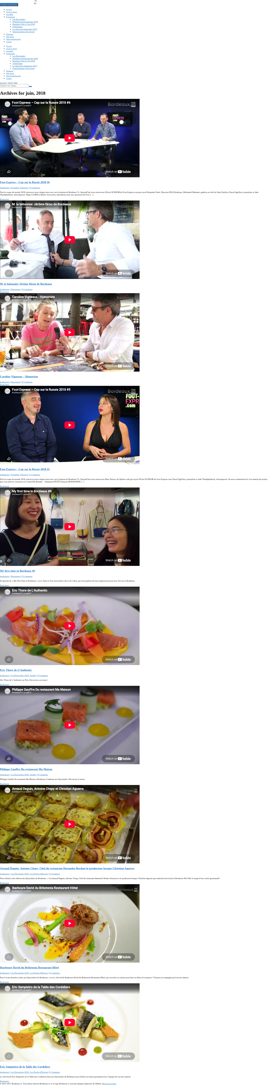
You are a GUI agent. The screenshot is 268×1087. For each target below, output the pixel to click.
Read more (4, 199)
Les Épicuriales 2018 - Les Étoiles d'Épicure (29, 874)
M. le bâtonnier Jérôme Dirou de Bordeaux (26, 283)
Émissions (9, 34)
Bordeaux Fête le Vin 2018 (23, 24)
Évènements (10, 17)
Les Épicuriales (18, 19)
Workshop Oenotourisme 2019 (25, 22)
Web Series (10, 37)
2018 (10, 83)
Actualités (9, 14)
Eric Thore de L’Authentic (16, 670)
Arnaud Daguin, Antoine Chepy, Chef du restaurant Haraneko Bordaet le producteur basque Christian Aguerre (67, 868)
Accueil (9, 9)
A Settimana (17, 27)
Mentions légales (109, 1084)
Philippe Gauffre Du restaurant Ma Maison (26, 769)
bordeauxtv (5, 188)
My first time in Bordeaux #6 (17, 570)
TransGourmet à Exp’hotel (23, 32)
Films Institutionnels (13, 39)
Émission (24, 188)
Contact (9, 42)
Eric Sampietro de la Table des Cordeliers (25, 1066)
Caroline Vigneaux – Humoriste (19, 376)
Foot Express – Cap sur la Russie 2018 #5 (25, 469)
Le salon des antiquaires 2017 (24, 29)
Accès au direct (11, 12)
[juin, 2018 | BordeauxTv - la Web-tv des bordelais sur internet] (28, 4)
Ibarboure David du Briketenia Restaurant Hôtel (29, 967)
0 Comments (34, 188)
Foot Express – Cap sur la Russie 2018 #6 (25, 182)
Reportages (15, 289)
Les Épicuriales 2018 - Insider (23, 675)
